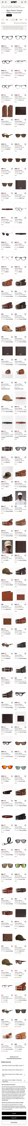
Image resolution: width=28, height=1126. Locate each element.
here (22, 28)
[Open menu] (2, 2)
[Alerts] (22, 2)
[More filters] (2, 19)
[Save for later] (11, 46)
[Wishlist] (25, 2)
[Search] (5, 2)
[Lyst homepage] (14, 2)
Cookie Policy (5, 1100)
